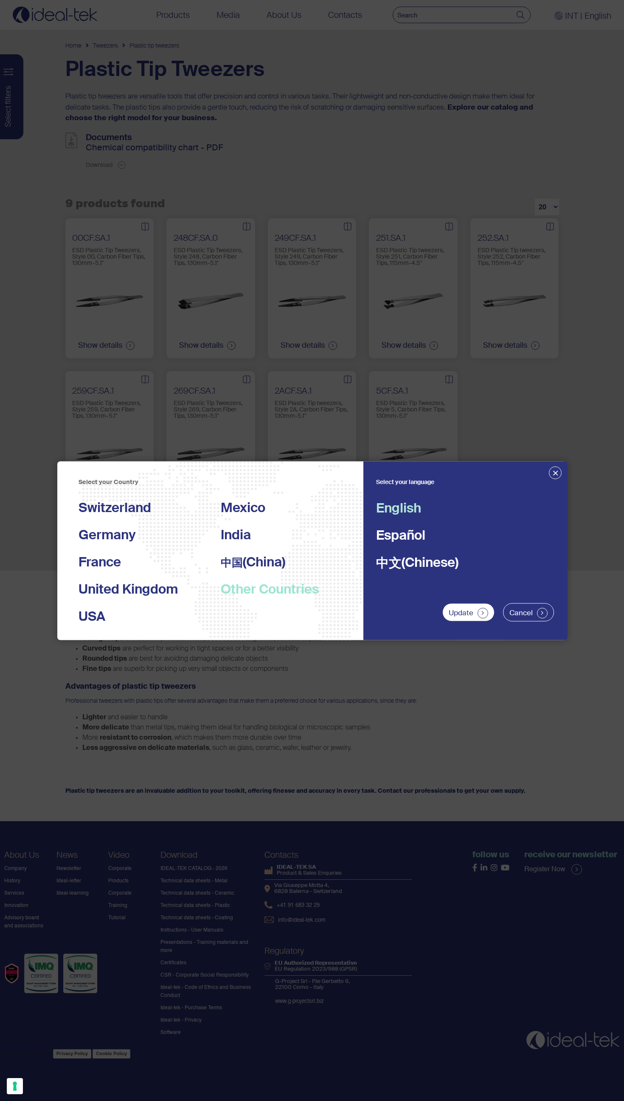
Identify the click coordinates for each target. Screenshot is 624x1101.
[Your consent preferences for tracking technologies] (15, 1086)
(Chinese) (417, 563)
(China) (253, 562)
